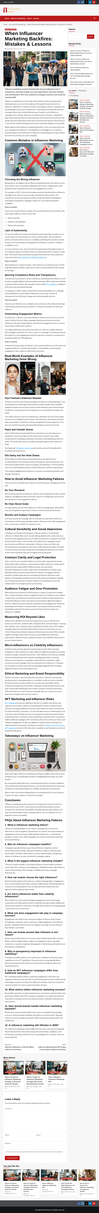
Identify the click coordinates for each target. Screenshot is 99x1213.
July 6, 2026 (90, 1193)
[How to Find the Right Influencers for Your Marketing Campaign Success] (73, 140)
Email (38, 1135)
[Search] (94, 18)
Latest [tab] (73, 91)
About (29, 18)
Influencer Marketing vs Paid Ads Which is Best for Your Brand (19, 1047)
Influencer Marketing (18, 18)
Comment (9, 1108)
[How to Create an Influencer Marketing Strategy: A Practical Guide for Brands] (13, 1067)
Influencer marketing (24, 448)
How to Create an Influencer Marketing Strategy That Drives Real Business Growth (81, 61)
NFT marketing (10, 703)
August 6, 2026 (16, 1086)
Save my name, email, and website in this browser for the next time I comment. (35, 1152)
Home (7, 18)
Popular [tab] (82, 91)
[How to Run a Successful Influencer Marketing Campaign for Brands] (73, 152)
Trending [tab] (74, 95)
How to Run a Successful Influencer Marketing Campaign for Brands (82, 83)
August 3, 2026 (59, 1084)
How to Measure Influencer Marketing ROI (56, 1079)
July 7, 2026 (72, 1191)
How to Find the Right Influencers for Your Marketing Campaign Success (81, 76)
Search (72, 29)
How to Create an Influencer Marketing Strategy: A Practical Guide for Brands (81, 53)
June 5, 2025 (19, 49)
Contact (36, 18)
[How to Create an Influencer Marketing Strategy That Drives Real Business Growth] (35, 1067)
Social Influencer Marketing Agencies (33, 257)
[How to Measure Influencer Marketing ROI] (57, 1067)
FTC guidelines (51, 284)
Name (7, 1135)
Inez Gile (8, 1086)
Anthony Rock (10, 49)
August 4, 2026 (38, 1086)
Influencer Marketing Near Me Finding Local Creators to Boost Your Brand (52, 1047)
